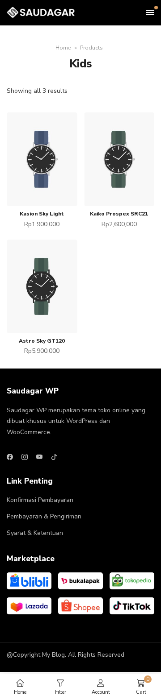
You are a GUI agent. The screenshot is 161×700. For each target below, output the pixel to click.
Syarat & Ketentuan (35, 533)
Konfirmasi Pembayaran (40, 500)
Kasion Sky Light (42, 213)
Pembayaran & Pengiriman (44, 516)
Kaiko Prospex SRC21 (119, 213)
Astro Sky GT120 (42, 340)
